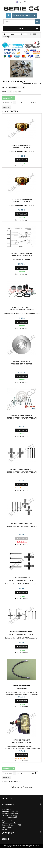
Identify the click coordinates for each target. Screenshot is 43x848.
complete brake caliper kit (22, 310)
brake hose (22, 688)
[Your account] (8, 15)
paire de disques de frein (21, 364)
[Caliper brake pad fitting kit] (22, 561)
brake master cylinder (22, 256)
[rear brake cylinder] (22, 128)
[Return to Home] (4, 34)
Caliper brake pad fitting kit (21, 580)
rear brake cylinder (21, 147)
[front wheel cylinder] (22, 723)
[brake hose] (22, 669)
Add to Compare (22, 166)
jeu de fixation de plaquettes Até (21, 418)
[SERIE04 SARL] (21, 9)
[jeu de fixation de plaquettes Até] (22, 399)
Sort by (4, 87)
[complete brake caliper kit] (22, 291)
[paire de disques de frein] (22, 345)
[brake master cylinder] (22, 237)
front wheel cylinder (21, 742)
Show (4, 92)
